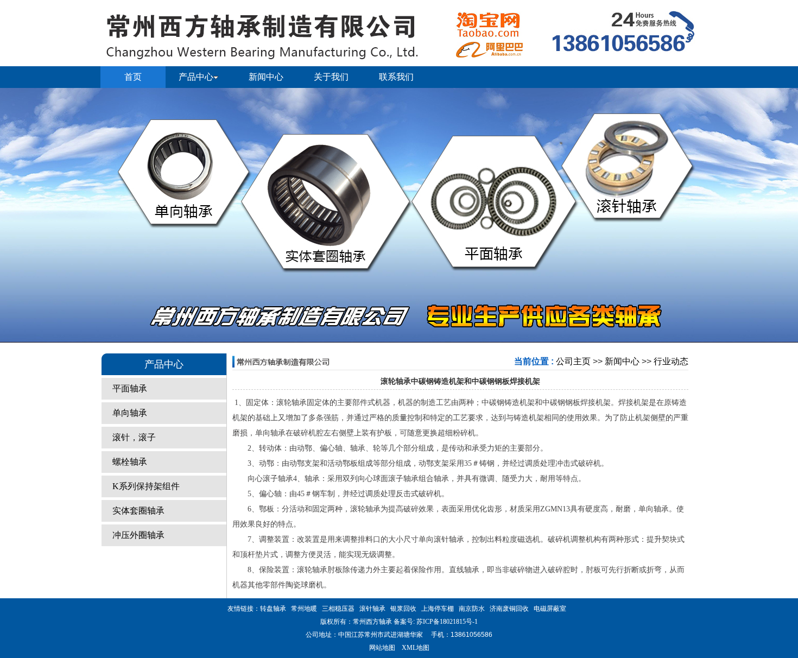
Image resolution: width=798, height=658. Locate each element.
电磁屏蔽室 (550, 608)
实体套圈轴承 (138, 510)
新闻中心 (622, 361)
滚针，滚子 (134, 437)
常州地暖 (304, 608)
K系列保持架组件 (146, 486)
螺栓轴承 (129, 461)
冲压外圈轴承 (138, 535)
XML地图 (415, 647)
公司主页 (573, 361)
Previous (19, 216)
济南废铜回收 (509, 608)
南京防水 (472, 608)
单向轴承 (129, 412)
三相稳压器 (338, 608)
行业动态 (671, 361)
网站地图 (382, 647)
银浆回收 (403, 608)
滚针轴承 (372, 608)
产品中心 (196, 76)
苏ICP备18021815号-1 (446, 621)
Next (779, 216)
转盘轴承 (273, 608)
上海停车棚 (437, 608)
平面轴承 (129, 388)
